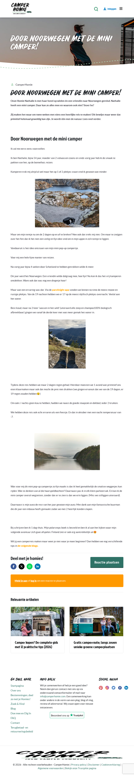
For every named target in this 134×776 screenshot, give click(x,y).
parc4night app (60, 289)
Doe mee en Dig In (21, 713)
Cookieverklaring (110, 764)
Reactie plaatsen (106, 562)
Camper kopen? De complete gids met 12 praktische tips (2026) (36, 644)
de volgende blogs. (28, 545)
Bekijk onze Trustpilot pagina (80, 768)
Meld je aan (21, 580)
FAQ (13, 718)
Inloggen (112, 9)
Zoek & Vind (18, 703)
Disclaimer (94, 764)
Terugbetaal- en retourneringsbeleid (22, 729)
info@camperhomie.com (53, 696)
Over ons (16, 690)
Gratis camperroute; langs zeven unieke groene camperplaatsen (95, 644)
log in (34, 580)
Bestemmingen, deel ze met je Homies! (22, 697)
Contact (15, 722)
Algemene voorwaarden (50, 768)
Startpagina (17, 685)
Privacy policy (78, 764)
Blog (13, 708)
